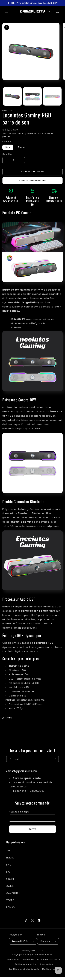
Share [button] (9, 717)
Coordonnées (46, 964)
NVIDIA (10, 857)
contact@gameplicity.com (22, 771)
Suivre (32, 829)
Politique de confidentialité (20, 959)
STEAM (10, 878)
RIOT (9, 871)
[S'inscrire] (55, 759)
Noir (8, 147)
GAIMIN (10, 886)
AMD (9, 850)
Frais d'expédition (25, 134)
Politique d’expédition (25, 964)
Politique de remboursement (39, 954)
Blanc (21, 147)
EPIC (8, 864)
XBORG (10, 900)
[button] (6, 11)
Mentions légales (50, 969)
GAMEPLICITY (36, 950)
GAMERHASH (13, 893)
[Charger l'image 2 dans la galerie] (32, 96)
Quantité (7, 154)
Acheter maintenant (32, 180)
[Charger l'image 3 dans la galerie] (52, 96)
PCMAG (10, 907)
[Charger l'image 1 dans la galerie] (12, 96)
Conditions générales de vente (24, 969)
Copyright (17, 954)
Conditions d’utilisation (49, 959)
